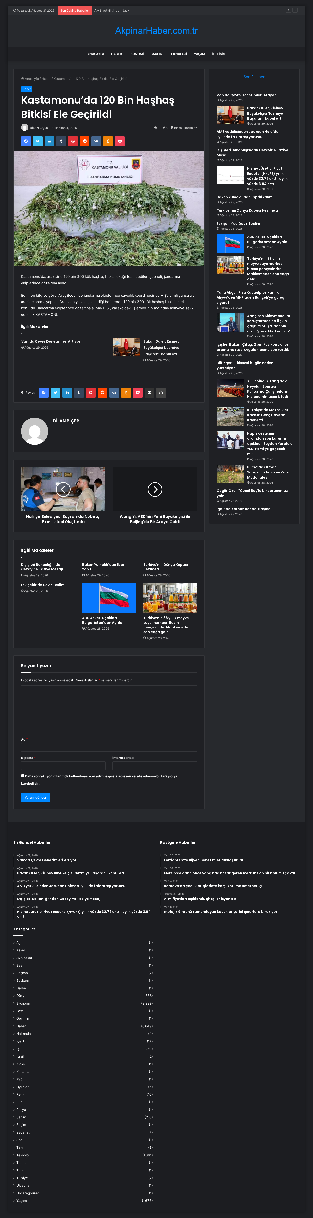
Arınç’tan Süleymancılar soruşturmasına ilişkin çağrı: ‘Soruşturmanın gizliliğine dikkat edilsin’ (268, 323)
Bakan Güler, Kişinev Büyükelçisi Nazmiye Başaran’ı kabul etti (161, 347)
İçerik (20, 1041)
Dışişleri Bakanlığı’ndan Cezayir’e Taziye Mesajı (42, 567)
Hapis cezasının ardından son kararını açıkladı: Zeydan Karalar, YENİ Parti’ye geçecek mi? (269, 443)
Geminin (22, 1018)
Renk (20, 1094)
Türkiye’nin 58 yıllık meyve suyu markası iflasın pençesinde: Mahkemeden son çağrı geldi (166, 624)
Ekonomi (136, 54)
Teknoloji (178, 54)
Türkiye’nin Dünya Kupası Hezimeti (165, 567)
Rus (19, 1102)
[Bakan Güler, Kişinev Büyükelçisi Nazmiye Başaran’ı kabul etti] (126, 347)
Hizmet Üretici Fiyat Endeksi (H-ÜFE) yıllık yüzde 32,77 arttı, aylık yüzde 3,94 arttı (267, 176)
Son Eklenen (254, 76)
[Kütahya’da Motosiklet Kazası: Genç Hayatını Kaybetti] (230, 416)
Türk (19, 1170)
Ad (24, 739)
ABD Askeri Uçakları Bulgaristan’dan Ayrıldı (102, 620)
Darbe (21, 988)
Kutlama (22, 1072)
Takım (21, 1147)
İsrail (20, 1056)
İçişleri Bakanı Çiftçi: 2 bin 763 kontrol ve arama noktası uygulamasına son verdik (253, 347)
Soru (20, 1140)
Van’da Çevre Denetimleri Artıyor (50, 341)
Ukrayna (23, 1185)
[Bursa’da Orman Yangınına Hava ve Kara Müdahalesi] (230, 474)
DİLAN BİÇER (39, 128)
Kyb (19, 1079)
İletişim (219, 54)
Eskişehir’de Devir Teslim (43, 584)
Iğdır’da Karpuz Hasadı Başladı (244, 509)
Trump (21, 1163)
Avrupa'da (24, 958)
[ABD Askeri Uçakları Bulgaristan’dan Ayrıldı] (109, 598)
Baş (19, 965)
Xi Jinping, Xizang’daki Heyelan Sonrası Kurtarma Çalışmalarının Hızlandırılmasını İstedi (269, 389)
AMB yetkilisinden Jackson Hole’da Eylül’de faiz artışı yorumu (140, 10)
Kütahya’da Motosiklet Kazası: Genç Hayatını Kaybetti (268, 415)
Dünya (21, 996)
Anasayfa (95, 54)
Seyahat (23, 1132)
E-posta (28, 758)
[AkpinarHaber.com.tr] (156, 31)
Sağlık (156, 54)
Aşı (18, 943)
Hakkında (23, 1034)
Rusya (21, 1110)
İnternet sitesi (123, 758)
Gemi (20, 1011)
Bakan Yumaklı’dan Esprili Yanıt (104, 567)
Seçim (21, 1125)
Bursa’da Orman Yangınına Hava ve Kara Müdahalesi (268, 472)
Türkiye (22, 1178)
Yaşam (199, 54)
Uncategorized (27, 1193)
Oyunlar (22, 1087)
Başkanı (22, 980)
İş (17, 1049)
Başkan (22, 973)
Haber (116, 54)
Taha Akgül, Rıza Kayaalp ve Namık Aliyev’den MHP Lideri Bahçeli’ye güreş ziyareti (250, 297)
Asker (20, 950)
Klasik (20, 1064)
